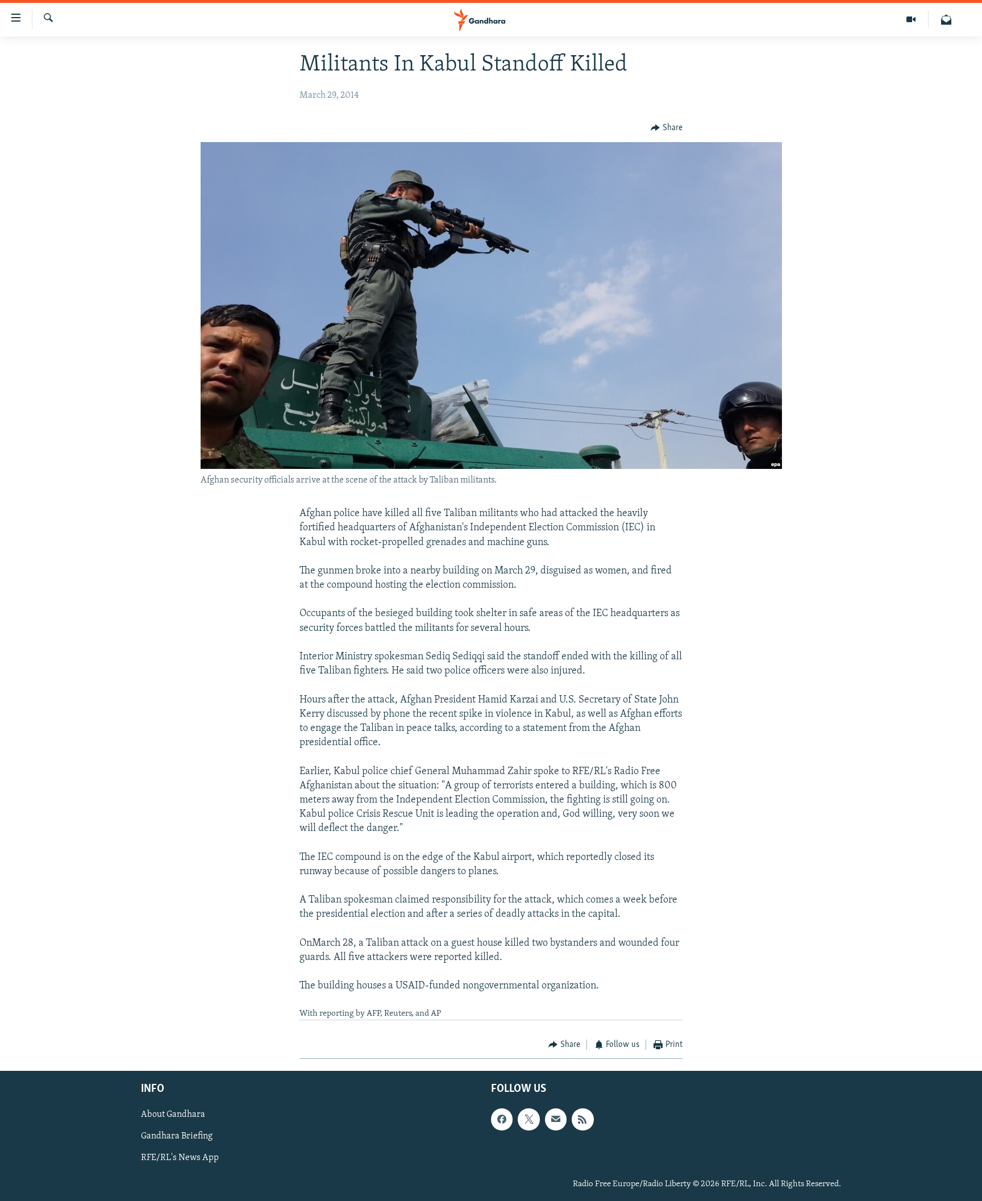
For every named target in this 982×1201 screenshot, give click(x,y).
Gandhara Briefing (177, 1136)
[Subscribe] (556, 1119)
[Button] (667, 127)
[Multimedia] (911, 19)
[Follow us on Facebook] (502, 1119)
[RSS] (582, 1119)
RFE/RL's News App (180, 1157)
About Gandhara (173, 1114)
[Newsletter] (946, 19)
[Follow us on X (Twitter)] (528, 1119)
